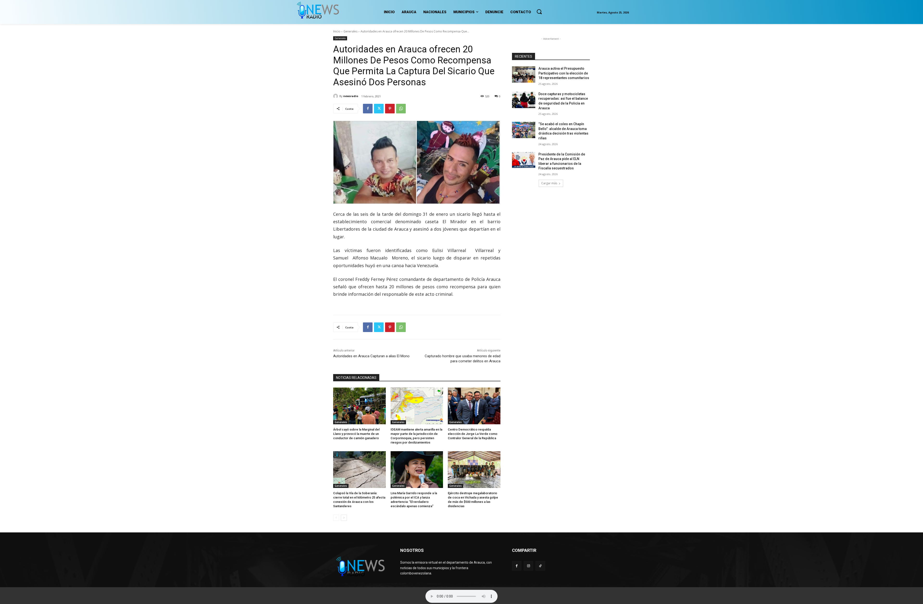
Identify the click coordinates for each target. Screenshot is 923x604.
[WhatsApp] (401, 108)
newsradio (350, 96)
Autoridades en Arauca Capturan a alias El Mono (371, 356)
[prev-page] (336, 518)
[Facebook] (368, 108)
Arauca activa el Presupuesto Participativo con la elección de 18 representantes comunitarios (563, 73)
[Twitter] (379, 108)
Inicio (336, 31)
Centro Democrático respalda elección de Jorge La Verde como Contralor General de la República (472, 434)
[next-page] (344, 518)
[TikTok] (540, 565)
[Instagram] (528, 565)
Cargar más (549, 183)
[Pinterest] (390, 108)
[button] (539, 11)
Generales (350, 31)
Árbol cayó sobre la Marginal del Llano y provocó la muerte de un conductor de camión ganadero (356, 434)
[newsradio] (336, 96)
